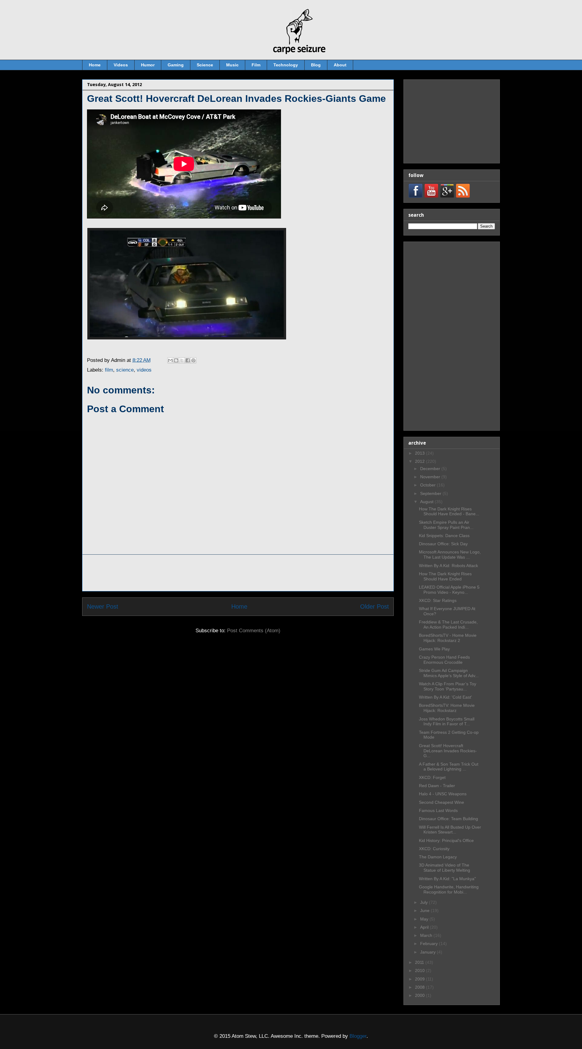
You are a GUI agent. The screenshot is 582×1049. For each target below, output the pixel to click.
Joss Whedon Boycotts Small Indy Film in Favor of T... (446, 722)
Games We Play (434, 648)
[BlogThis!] (176, 360)
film (109, 370)
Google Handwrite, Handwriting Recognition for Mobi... (449, 889)
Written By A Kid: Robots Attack (448, 565)
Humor (148, 64)
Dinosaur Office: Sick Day (443, 543)
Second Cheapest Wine (441, 802)
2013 (420, 453)
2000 (420, 995)
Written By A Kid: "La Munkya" (447, 878)
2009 (420, 979)
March (426, 935)
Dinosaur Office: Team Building (448, 818)
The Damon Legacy (438, 856)
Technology (285, 64)
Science (205, 64)
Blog (316, 64)
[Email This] (170, 360)
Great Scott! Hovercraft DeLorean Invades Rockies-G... (448, 750)
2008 (420, 987)
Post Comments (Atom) (253, 630)
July (424, 902)
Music (232, 64)
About (340, 64)
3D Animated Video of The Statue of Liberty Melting (444, 868)
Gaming (176, 64)
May (425, 919)
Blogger (358, 1036)
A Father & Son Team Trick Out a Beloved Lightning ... (448, 767)
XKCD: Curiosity (434, 848)
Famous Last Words (438, 810)
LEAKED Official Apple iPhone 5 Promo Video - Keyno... (449, 590)
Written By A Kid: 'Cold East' (445, 697)
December (430, 468)
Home (95, 64)
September (431, 493)
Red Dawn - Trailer (437, 785)
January (428, 952)
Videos (121, 64)
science (125, 370)
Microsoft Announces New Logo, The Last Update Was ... (450, 555)
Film (256, 64)
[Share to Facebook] (188, 360)
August (427, 501)
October (428, 485)
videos (144, 370)
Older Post (374, 606)
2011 (420, 962)
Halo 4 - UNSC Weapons (443, 793)
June (425, 910)
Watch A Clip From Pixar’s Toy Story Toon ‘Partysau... (447, 686)
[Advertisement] (238, 572)
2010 (420, 970)
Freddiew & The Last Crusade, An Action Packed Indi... (448, 625)
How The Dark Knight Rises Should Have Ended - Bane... (449, 511)
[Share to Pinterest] (193, 360)
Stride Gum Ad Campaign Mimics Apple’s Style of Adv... (449, 673)
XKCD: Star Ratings (438, 600)
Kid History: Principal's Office (446, 840)
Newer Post (102, 606)
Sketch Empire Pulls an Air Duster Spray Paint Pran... (446, 525)
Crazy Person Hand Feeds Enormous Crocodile (444, 660)
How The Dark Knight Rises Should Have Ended (445, 576)
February (429, 943)
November (430, 476)
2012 (420, 461)
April (425, 927)
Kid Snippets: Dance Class (444, 535)
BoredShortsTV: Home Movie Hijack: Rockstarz (447, 708)
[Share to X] (182, 360)
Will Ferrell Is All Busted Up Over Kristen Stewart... (450, 830)
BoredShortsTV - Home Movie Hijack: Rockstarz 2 (448, 638)
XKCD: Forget (432, 777)
